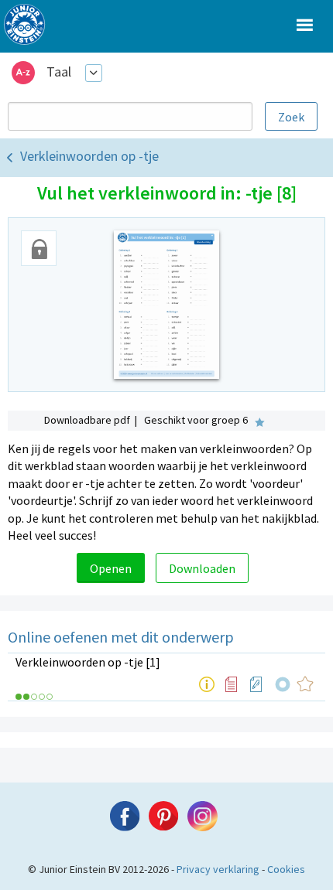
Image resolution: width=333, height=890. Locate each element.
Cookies (286, 869)
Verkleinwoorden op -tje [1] (87, 662)
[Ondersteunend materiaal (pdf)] (231, 684)
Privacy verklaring (218, 869)
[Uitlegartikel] (206, 684)
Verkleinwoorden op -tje (89, 156)
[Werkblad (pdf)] (256, 684)
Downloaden (202, 568)
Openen (111, 568)
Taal (58, 71)
